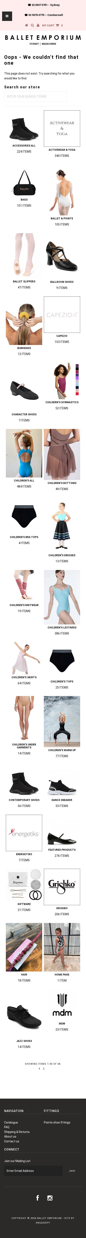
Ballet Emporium (49, 1218)
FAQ (6, 1127)
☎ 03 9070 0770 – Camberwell (43, 15)
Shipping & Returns (17, 1132)
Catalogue (11, 1122)
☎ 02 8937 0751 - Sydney (44, 4)
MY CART (52, 25)
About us (10, 1136)
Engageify (43, 1222)
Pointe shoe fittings (57, 1122)
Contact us (11, 1141)
